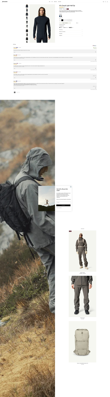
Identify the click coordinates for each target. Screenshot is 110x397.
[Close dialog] (70, 186)
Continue (63, 205)
